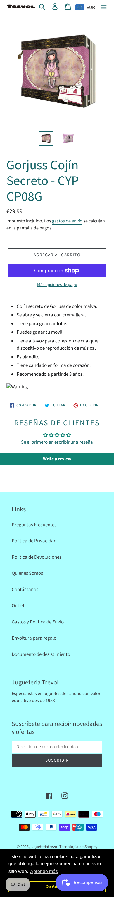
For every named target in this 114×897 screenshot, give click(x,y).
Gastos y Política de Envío (38, 622)
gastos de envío (67, 221)
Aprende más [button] (44, 871)
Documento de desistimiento (41, 654)
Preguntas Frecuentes (34, 524)
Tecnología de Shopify (78, 847)
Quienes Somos (27, 573)
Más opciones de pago (57, 285)
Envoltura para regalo (34, 638)
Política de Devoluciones (36, 557)
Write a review (57, 459)
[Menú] (103, 6)
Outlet (18, 605)
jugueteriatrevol (44, 847)
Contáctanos (25, 589)
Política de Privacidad (34, 540)
